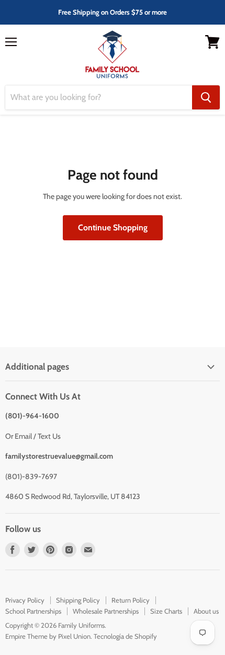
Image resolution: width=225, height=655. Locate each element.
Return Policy (130, 600)
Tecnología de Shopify (125, 636)
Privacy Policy (24, 600)
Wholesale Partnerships (106, 611)
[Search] (206, 97)
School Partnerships (33, 611)
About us (206, 611)
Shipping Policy (78, 600)
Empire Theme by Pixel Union (48, 636)
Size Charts (166, 611)
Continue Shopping (113, 227)
